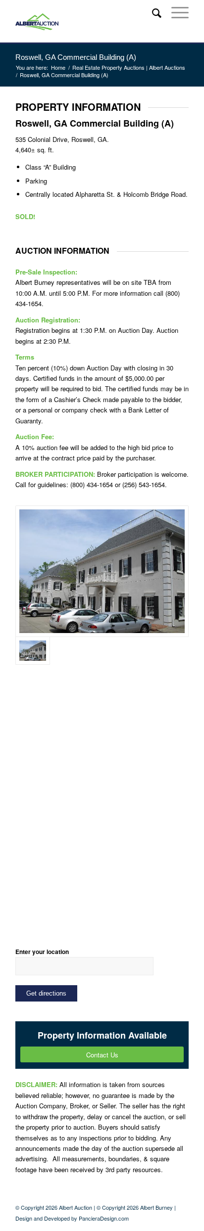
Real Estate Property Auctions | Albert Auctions (128, 67)
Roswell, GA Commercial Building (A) (75, 57)
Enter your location (42, 952)
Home (58, 67)
